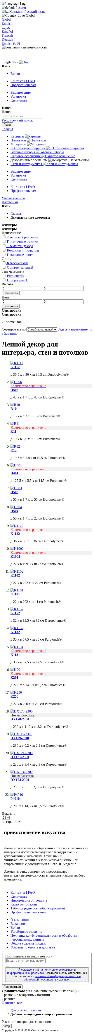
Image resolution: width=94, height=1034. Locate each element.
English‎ (7, 23)
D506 (14, 390)
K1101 (15, 594)
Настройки (10, 202)
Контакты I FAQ (22, 81)
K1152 (15, 613)
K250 (14, 696)
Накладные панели (21, 255)
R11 (13, 431)
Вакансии (17, 923)
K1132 (15, 632)
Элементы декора (20, 246)
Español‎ (7, 31)
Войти (15, 73)
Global (6, 19)
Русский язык (34, 11)
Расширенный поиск (17, 120)
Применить (10, 293)
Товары (7, 129)
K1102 (15, 575)
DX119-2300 (19, 738)
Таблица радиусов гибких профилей (37, 908)
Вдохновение (20, 92)
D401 (14, 473)
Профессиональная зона (28, 912)
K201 (14, 677)
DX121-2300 (19, 757)
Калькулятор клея (23, 904)
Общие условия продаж (28, 943)
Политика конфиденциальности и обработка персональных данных (43, 937)
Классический (17, 263)
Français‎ (7, 35)
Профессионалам (23, 85)
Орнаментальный (20, 267)
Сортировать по (14, 329)
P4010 (15, 798)
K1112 (15, 367)
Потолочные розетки (22, 241)
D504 (14, 511)
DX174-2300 (19, 780)
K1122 (15, 534)
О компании (19, 919)
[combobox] (22, 116)
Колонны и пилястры (23, 250)
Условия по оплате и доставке (32, 947)
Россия (21, 7)
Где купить (18, 100)
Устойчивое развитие (26, 931)
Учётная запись (13, 198)
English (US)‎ (11, 43)
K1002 (15, 556)
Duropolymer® (17, 280)
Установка (18, 96)
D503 (14, 492)
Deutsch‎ (7, 39)
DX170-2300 (19, 719)
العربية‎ (6, 27)
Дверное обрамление (22, 237)
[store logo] (24, 62)
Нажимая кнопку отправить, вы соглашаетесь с (47, 974)
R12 (13, 450)
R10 (13, 409)
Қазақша (15, 11)
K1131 (15, 655)
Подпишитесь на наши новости (28, 956)
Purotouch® (15, 276)
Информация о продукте (28, 900)
